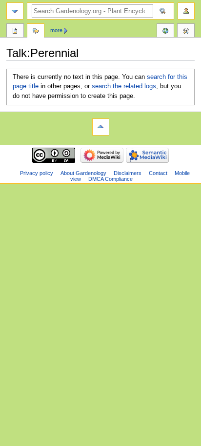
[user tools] (186, 10)
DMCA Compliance (110, 179)
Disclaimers (127, 173)
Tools (186, 31)
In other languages (165, 31)
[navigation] (14, 10)
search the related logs (124, 86)
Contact (158, 173)
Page (15, 31)
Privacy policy (36, 173)
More (56, 30)
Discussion (35, 31)
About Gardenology (83, 173)
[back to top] (100, 127)
